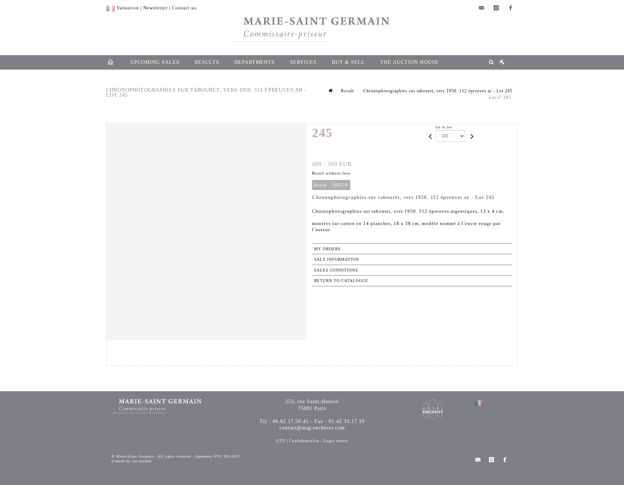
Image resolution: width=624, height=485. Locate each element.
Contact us (184, 7)
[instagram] (496, 8)
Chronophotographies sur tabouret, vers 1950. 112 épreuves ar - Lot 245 (437, 90)
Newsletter (155, 7)
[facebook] (510, 8)
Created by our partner (132, 461)
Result (347, 90)
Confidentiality (304, 440)
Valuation (128, 7)
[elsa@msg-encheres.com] (481, 8)
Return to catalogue (341, 280)
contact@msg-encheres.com (312, 428)
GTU (280, 440)
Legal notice (336, 440)
